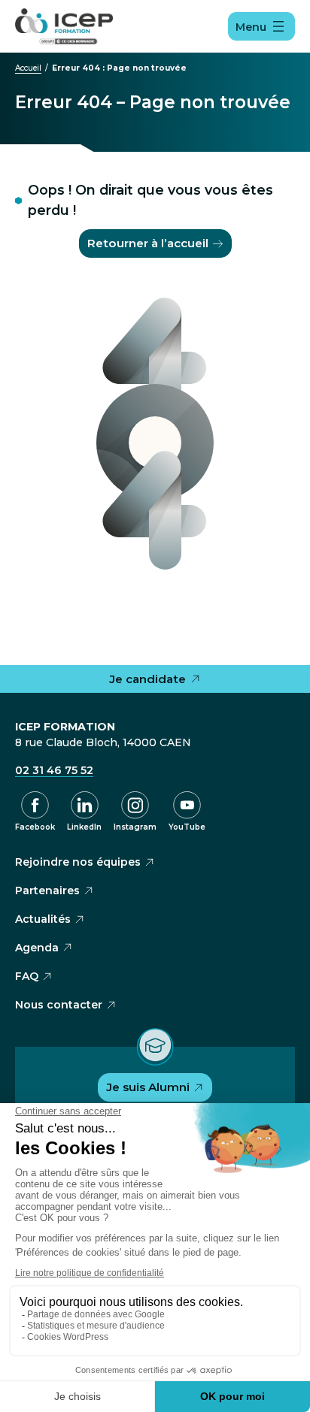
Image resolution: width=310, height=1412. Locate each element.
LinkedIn (84, 827)
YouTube (187, 827)
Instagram (135, 827)
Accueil (28, 68)
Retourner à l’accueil (147, 243)
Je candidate (147, 679)
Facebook (35, 827)
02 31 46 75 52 (54, 770)
